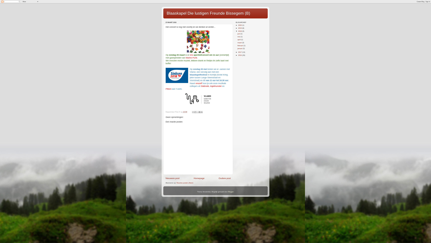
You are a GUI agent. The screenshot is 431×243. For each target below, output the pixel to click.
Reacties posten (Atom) (185, 183)
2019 (240, 28)
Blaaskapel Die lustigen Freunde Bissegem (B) (208, 13)
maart (239, 43)
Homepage (199, 178)
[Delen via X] (197, 112)
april (239, 39)
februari (240, 45)
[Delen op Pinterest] (202, 112)
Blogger (231, 192)
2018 (240, 31)
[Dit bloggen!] (195, 112)
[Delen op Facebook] (199, 112)
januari (240, 48)
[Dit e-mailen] (193, 112)
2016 (240, 55)
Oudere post (225, 178)
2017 (240, 52)
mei (239, 37)
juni (238, 34)
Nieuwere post (172, 178)
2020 (240, 25)
